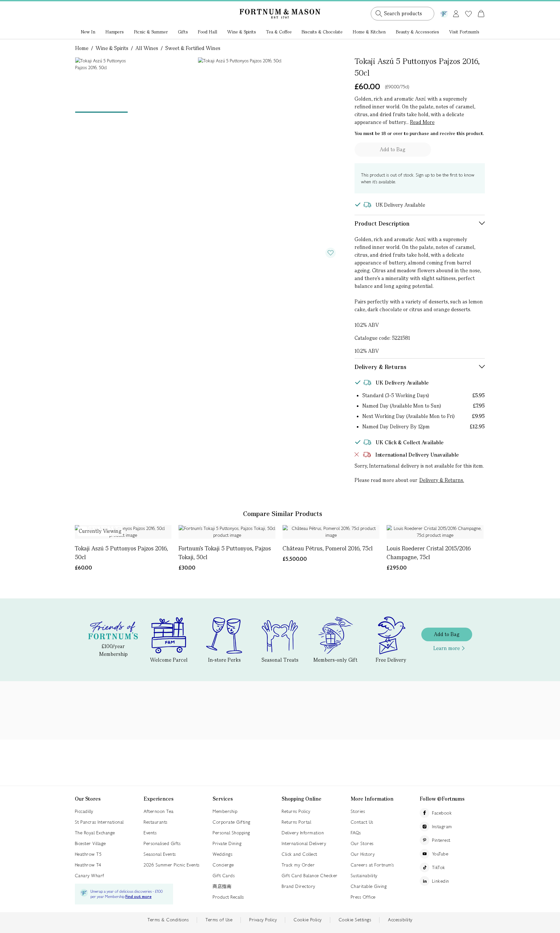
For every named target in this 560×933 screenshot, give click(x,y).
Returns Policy (296, 811)
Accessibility (400, 920)
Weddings (222, 854)
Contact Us (362, 822)
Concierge (223, 865)
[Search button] (379, 13)
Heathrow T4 (88, 865)
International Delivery (304, 843)
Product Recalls (228, 897)
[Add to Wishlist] (330, 253)
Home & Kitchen (369, 32)
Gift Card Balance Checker (310, 875)
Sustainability (364, 875)
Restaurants (156, 822)
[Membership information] (444, 12)
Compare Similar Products (282, 513)
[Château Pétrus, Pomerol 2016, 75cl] (331, 532)
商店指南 (222, 886)
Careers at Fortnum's (372, 865)
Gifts (183, 32)
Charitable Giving (369, 886)
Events (150, 833)
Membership (225, 811)
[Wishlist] (468, 14)
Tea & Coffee (279, 32)
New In (88, 32)
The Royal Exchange (95, 833)
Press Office (363, 897)
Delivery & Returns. (441, 480)
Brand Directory (298, 886)
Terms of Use (218, 920)
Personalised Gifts (162, 843)
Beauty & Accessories (417, 32)
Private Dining (227, 843)
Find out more (138, 896)
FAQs (356, 833)
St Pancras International (99, 822)
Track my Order (298, 865)
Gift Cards (224, 875)
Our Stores (362, 843)
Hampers (114, 32)
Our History (363, 854)
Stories (358, 811)
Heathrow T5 (88, 854)
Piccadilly (84, 811)
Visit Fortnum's (464, 32)
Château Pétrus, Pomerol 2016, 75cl (328, 548)
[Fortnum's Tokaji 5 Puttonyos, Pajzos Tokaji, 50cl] (227, 532)
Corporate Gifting (232, 822)
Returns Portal (296, 822)
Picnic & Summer (151, 32)
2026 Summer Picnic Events (172, 865)
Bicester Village (90, 843)
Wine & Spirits (241, 32)
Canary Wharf (89, 875)
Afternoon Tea (159, 811)
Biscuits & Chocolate (322, 32)
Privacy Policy (263, 920)
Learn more (446, 648)
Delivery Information (303, 833)
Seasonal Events (160, 854)
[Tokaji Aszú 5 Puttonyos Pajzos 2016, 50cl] (123, 532)
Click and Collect (299, 854)
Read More (422, 122)
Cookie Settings (355, 920)
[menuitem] (88, 32)
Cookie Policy (308, 920)
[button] (467, 6)
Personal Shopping (231, 833)
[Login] (456, 12)
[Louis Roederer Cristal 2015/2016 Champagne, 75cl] (435, 532)
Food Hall (207, 32)
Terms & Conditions (168, 920)
